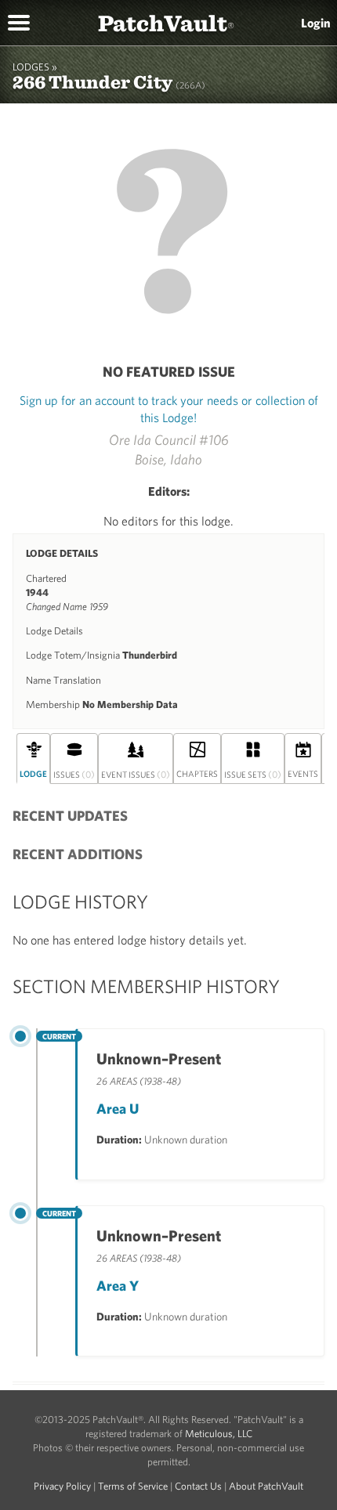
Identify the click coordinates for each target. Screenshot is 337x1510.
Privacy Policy (62, 1486)
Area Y (117, 1285)
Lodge (33, 773)
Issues (74, 773)
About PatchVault (266, 1486)
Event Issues (135, 773)
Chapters (197, 773)
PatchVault (166, 22)
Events (303, 773)
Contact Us (198, 1486)
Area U (117, 1108)
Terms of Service (133, 1486)
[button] (18, 21)
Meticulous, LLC (218, 1434)
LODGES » (35, 67)
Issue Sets (252, 773)
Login (316, 23)
